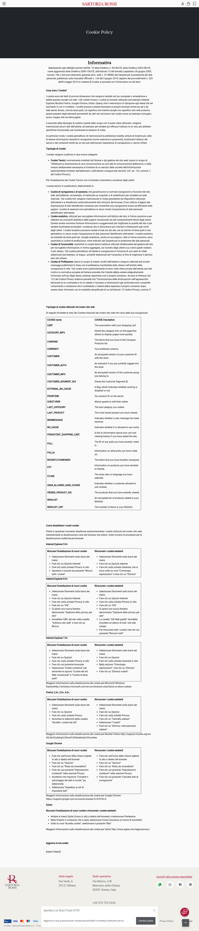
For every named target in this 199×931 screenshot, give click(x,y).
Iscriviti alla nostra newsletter (174, 876)
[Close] (154, 910)
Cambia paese (145, 920)
